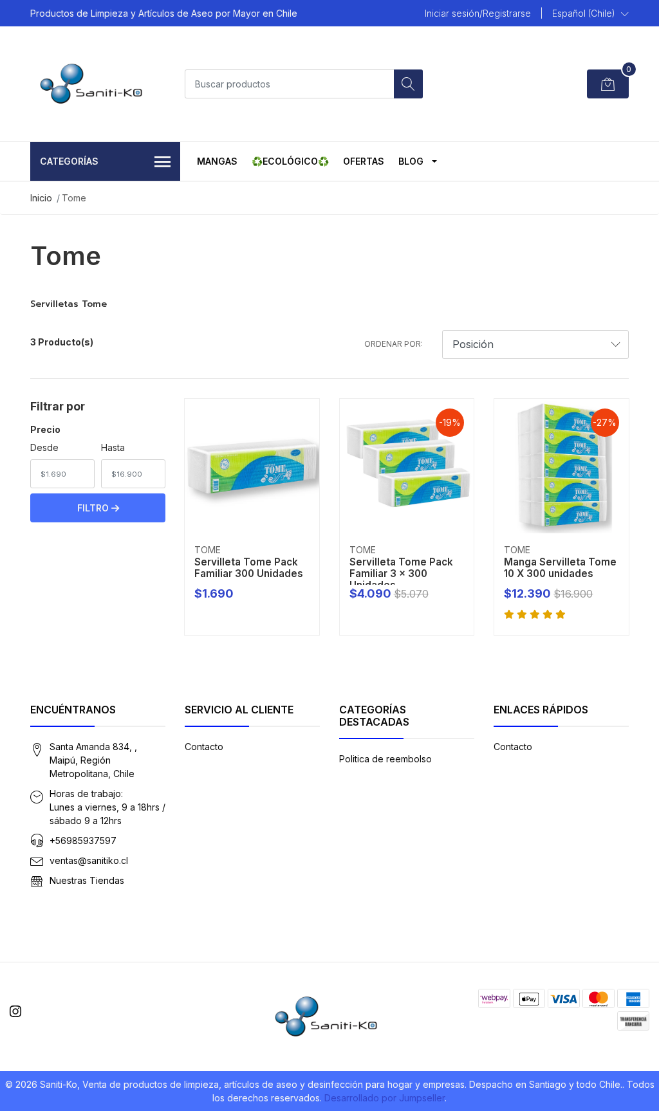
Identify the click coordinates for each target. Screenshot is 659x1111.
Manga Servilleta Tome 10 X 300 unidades (560, 568)
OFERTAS (363, 161)
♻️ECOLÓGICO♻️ (290, 161)
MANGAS (217, 161)
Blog (410, 161)
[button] (590, 13)
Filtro (94, 507)
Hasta (113, 447)
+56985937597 (83, 840)
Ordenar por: (393, 344)
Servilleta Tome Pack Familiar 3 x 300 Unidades (401, 573)
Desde (44, 447)
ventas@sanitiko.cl (89, 860)
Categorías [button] (69, 161)
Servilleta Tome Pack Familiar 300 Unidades (248, 568)
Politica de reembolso (385, 758)
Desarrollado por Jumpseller (384, 1097)
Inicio (41, 197)
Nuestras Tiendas (87, 880)
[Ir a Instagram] (15, 1012)
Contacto (204, 746)
